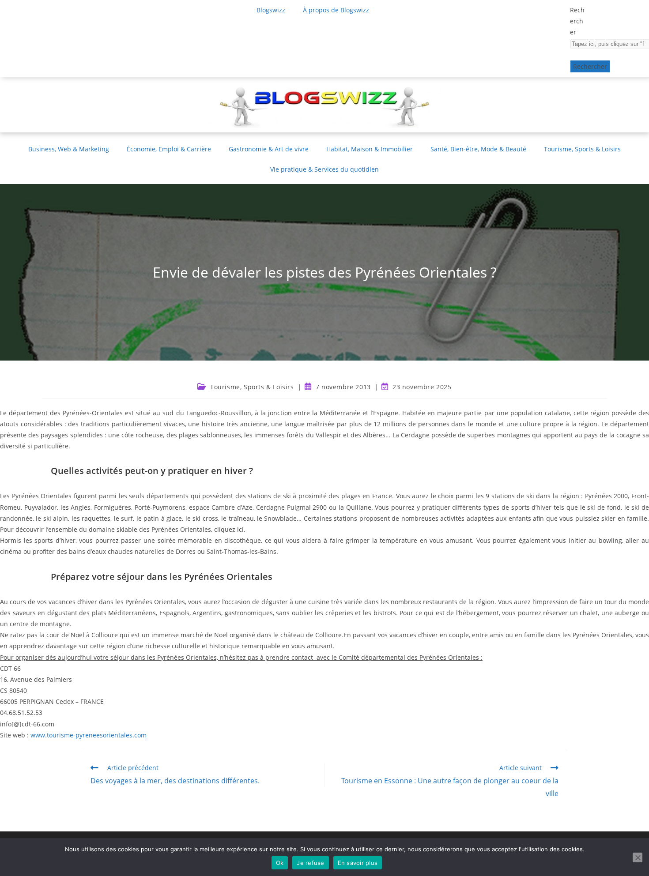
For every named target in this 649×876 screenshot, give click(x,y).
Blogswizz (271, 10)
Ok (280, 862)
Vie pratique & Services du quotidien (324, 169)
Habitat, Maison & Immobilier (369, 149)
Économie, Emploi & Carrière (169, 149)
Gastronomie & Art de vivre (269, 149)
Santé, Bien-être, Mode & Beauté (478, 149)
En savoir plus (358, 862)
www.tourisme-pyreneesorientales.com (88, 735)
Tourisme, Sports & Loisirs (582, 149)
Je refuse (310, 862)
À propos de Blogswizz (336, 10)
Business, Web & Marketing (68, 149)
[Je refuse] (637, 857)
